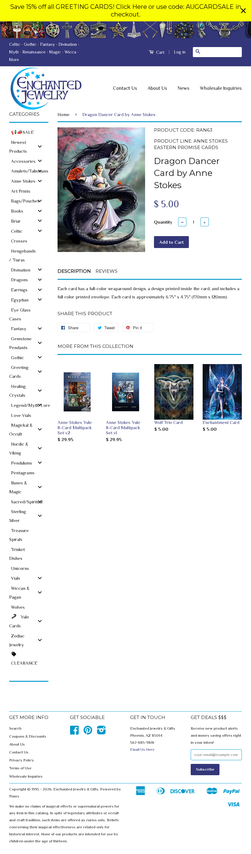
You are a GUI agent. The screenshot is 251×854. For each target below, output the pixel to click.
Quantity (163, 221)
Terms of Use (20, 768)
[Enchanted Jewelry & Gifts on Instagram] (101, 732)
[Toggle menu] (40, 146)
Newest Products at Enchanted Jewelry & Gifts (125, 29)
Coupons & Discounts (27, 736)
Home (63, 114)
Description (74, 271)
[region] (125, 10)
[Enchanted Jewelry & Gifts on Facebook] (74, 732)
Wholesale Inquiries (221, 88)
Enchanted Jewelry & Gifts (75, 789)
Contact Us (125, 88)
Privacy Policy (21, 760)
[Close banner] (243, 10)
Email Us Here (142, 749)
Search (15, 728)
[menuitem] (28, 131)
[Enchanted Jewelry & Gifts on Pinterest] (87, 732)
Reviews (107, 271)
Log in (179, 51)
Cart (159, 52)
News (183, 88)
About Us (157, 88)
